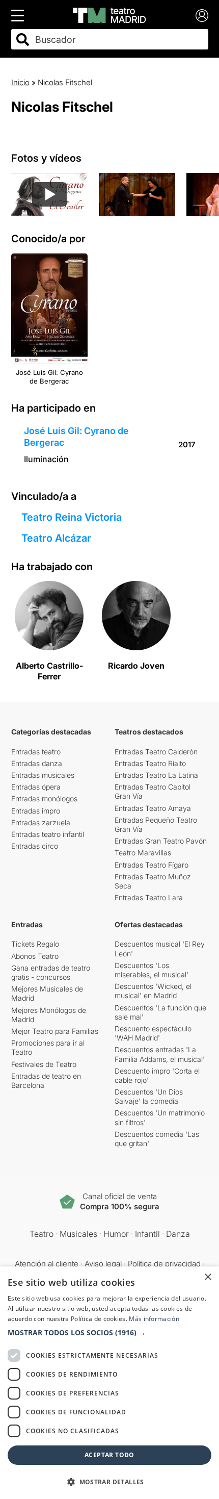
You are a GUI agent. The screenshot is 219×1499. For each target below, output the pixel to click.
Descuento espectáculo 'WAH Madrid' (153, 1033)
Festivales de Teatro (43, 1064)
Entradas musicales (42, 775)
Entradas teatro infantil (47, 834)
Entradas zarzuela (40, 822)
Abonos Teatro (35, 956)
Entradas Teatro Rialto (150, 763)
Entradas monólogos (44, 798)
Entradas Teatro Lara (149, 897)
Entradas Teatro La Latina (156, 775)
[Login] (202, 15)
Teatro (41, 1234)
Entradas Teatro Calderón (156, 751)
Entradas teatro (36, 751)
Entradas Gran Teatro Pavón (161, 840)
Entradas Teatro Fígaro (151, 864)
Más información (154, 1318)
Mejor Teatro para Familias (54, 1031)
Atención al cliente (46, 1263)
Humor (116, 1234)
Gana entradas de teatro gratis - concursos (50, 972)
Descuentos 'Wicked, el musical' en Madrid (153, 991)
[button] (109, 1332)
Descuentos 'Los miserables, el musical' (151, 970)
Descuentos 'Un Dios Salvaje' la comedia (149, 1096)
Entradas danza (36, 763)
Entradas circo (34, 846)
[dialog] (109, 1382)
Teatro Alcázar (56, 538)
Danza (178, 1234)
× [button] (207, 1277)
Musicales (78, 1234)
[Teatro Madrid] (109, 15)
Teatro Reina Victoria (71, 517)
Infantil (147, 1234)
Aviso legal (103, 1263)
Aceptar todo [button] (109, 1455)
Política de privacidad (164, 1263)
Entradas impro (35, 810)
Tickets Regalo (35, 943)
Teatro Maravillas (143, 852)
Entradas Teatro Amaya (153, 808)
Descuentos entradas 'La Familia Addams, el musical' (160, 1054)
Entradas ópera (36, 786)
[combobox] (118, 39)
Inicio (20, 82)
